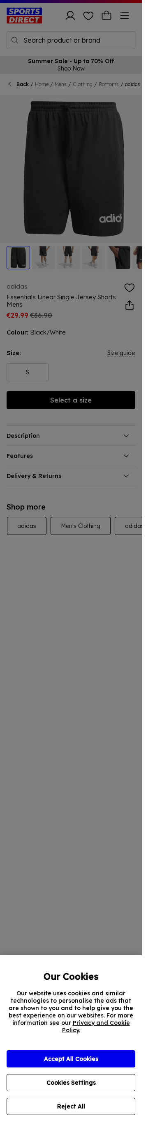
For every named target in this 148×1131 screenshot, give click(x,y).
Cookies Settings (71, 1082)
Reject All (71, 1106)
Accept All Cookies (71, 1059)
